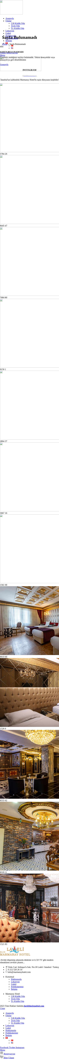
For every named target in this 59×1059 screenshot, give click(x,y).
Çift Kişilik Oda (18, 23)
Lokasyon (15, 982)
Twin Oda (15, 26)
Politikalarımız (17, 987)
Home (4, 44)
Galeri (13, 984)
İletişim (14, 989)
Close (2, 1008)
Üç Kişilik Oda (17, 28)
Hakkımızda (16, 979)
